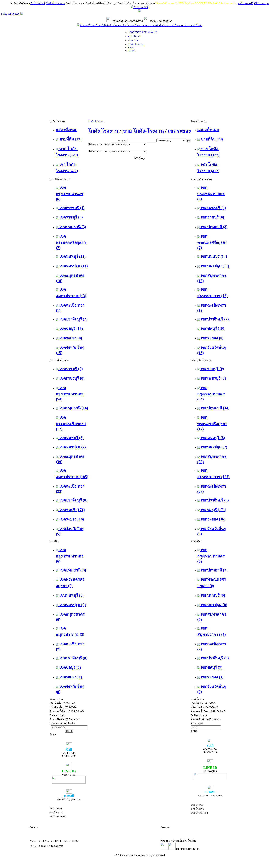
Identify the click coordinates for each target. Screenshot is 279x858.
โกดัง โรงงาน (95, 121)
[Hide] (21, 14)
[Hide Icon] (139, 11)
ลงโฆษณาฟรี (245, 3)
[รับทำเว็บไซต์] (139, 7)
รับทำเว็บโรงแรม (55, 3)
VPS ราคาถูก (261, 3)
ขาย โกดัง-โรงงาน (143, 131)
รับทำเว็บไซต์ (37, 3)
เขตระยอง (179, 131)
